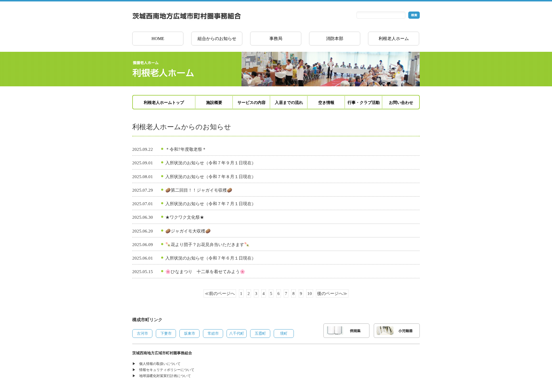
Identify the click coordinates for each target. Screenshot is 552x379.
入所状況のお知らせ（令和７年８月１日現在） (210, 176)
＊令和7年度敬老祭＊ (185, 149)
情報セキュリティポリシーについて (166, 370)
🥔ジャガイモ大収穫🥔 (188, 231)
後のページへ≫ (332, 293)
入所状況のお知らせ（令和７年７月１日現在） (210, 203)
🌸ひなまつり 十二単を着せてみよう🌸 (205, 271)
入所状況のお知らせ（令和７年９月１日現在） (210, 163)
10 (309, 293)
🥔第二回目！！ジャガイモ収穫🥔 (198, 190)
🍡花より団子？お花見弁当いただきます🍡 (207, 244)
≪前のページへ (220, 293)
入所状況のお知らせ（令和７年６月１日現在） (210, 258)
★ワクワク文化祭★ (184, 217)
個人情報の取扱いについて (160, 364)
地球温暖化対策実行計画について (165, 376)
